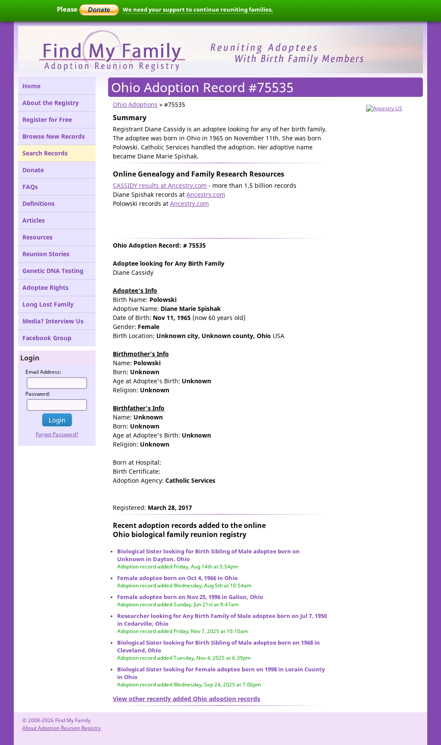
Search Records (45, 153)
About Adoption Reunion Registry (61, 728)
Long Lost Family (48, 304)
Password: (37, 393)
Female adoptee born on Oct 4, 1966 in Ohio (177, 578)
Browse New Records (53, 136)
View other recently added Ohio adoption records (186, 699)
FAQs (30, 187)
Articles (33, 220)
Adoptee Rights (45, 287)
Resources (37, 237)
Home (31, 86)
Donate (33, 170)
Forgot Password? (57, 434)
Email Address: (43, 372)
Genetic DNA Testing (53, 271)
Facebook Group (46, 338)
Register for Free (47, 119)
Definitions (38, 203)
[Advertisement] (213, 221)
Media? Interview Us (53, 321)
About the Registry (50, 103)
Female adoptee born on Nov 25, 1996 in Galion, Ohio (190, 597)
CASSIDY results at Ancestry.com (160, 185)
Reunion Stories (45, 254)
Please (68, 9)
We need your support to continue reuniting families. (198, 9)
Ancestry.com (205, 194)
